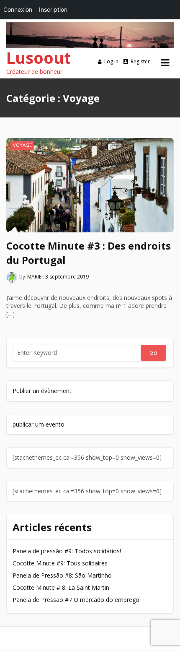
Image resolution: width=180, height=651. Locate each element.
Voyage (22, 145)
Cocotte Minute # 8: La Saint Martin (61, 587)
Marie (34, 276)
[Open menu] (165, 62)
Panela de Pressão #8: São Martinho (62, 575)
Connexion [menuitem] (17, 9)
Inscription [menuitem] (53, 9)
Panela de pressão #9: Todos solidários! (67, 551)
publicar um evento (38, 424)
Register (140, 61)
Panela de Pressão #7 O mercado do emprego (76, 600)
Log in (111, 61)
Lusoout (38, 57)
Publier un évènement (42, 391)
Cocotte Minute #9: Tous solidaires (60, 563)
